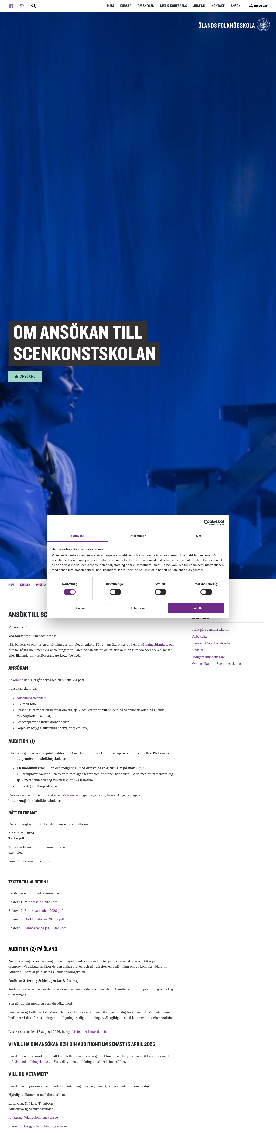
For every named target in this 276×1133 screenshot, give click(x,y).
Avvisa (80, 608)
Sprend (48, 795)
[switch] (115, 592)
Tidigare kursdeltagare (208, 657)
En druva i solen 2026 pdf (43, 910)
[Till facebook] (11, 6)
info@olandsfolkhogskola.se (29, 1062)
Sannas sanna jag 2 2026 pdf (45, 928)
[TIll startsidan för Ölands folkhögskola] (234, 24)
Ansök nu (27, 376)
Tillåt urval (138, 608)
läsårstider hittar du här (89, 1032)
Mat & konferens (173, 6)
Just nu (199, 6)
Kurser (126, 6)
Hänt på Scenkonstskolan (210, 629)
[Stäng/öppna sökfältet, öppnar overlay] (33, 6)
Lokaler (197, 650)
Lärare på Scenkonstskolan (212, 643)
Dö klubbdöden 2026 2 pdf (44, 919)
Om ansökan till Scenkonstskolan (216, 664)
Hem (110, 6)
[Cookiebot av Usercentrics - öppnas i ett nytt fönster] (206, 522)
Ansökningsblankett (31, 698)
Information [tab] (138, 535)
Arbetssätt (199, 636)
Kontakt (218, 6)
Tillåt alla (196, 608)
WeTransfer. (70, 795)
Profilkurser (45, 584)
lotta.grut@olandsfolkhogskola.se (33, 1117)
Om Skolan (146, 6)
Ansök (235, 6)
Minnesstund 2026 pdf (40, 902)
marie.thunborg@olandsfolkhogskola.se (37, 1126)
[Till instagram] (22, 6)
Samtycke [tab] (77, 535)
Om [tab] (198, 535)
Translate (261, 6)
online (19, 680)
